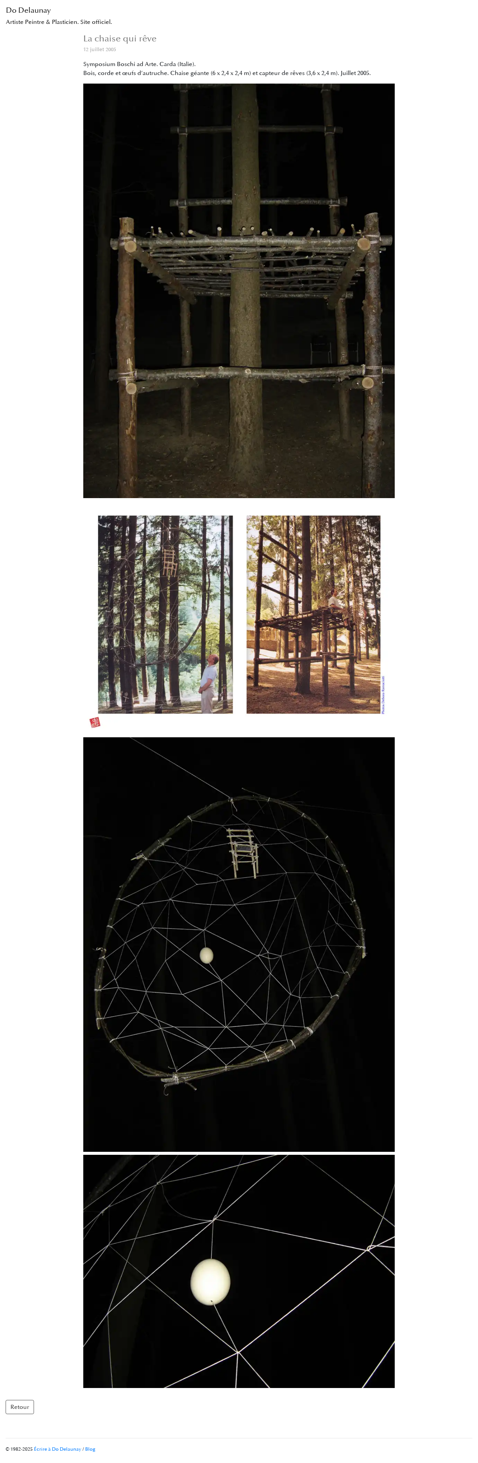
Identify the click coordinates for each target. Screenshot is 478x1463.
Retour (19, 1407)
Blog (90, 1449)
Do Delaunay (59, 16)
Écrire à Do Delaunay (57, 1449)
